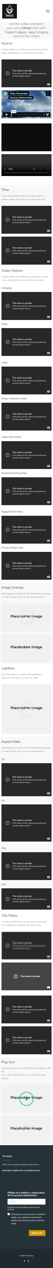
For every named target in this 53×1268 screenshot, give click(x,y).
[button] (26, 617)
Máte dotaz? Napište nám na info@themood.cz (21, 1171)
